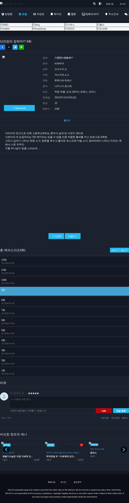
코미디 (53, 449)
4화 (7, 342)
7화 (7, 312)
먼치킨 (26, 453)
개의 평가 (6, 418)
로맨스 (93, 449)
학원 (104, 449)
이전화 (58, 236)
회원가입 (110, 4)
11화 (7, 271)
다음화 (71, 236)
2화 (7, 362)
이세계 (11, 453)
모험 (17, 453)
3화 (7, 352)
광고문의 (77, 482)
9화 (7, 291)
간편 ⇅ (115, 250)
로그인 (123, 4)
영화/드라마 (92, 14)
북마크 (57, 14)
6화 (7, 322)
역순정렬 (115, 418)
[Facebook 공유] (2, 47)
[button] (124, 449)
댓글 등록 (121, 410)
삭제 (103, 410)
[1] (29, 393)
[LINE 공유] (21, 47)
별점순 (125, 418)
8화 (7, 301)
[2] (30, 393)
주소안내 (113, 14)
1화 (7, 372)
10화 (7, 281)
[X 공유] (8, 47)
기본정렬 (105, 418)
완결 (24, 14)
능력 (58, 449)
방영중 (8, 14)
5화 (7, 332)
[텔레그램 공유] (15, 47)
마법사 (32, 453)
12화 (7, 261)
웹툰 (73, 14)
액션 (21, 453)
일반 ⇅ (124, 250)
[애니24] (12, 4)
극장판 (40, 14)
